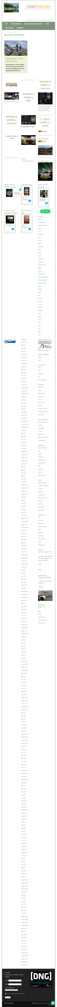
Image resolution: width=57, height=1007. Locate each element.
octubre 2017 (24, 631)
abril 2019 (23, 579)
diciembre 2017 (24, 625)
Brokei (39, 529)
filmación (40, 268)
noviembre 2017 (24, 628)
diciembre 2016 (24, 661)
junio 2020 (23, 536)
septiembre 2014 (24, 743)
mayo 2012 (23, 828)
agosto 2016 (24, 673)
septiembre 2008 (25, 962)
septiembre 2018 (24, 597)
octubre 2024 (24, 391)
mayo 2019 (23, 576)
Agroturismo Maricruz (42, 422)
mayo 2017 (23, 646)
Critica (39, 237)
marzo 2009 (23, 943)
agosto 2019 (24, 567)
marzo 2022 (24, 479)
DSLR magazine (41, 539)
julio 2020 (23, 533)
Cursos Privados (16, 24)
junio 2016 (23, 679)
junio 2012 (23, 825)
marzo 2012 (23, 834)
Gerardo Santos (41, 495)
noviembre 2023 (24, 424)
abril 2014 (23, 758)
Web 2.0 (40, 335)
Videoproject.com (41, 475)
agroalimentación (41, 222)
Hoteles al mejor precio (43, 437)
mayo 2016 (23, 682)
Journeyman (40, 469)
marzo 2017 (23, 652)
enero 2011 (23, 877)
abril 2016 (23, 685)
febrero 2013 (24, 801)
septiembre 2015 (24, 707)
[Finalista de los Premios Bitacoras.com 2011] (44, 350)
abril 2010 (23, 904)
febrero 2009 (24, 946)
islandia (39, 292)
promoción (40, 304)
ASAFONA (40, 374)
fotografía (40, 271)
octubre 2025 (24, 360)
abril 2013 (23, 795)
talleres (39, 319)
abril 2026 (23, 351)
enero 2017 (23, 658)
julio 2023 (23, 433)
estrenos (40, 256)
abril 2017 (23, 649)
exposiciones (40, 262)
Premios (39, 301)
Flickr (37, 20)
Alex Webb (40, 520)
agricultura (40, 219)
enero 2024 (23, 418)
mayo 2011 (23, 865)
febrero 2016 (24, 691)
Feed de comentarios (42, 620)
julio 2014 (23, 749)
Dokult (39, 466)
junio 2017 (23, 643)
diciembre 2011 (24, 843)
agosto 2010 (24, 892)
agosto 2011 (23, 855)
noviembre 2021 (24, 488)
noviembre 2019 (24, 558)
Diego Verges (41, 536)
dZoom (39, 542)
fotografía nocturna (42, 283)
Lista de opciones (41, 558)
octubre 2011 (24, 849)
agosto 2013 (24, 783)
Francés (42, 552)
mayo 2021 (23, 506)
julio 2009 (23, 931)
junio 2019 (23, 573)
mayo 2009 (23, 937)
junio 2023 (23, 436)
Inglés (39, 552)
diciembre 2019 (24, 555)
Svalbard (40, 316)
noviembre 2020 (24, 521)
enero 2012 (23, 840)
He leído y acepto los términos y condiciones (16, 993)
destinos (39, 240)
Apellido (39, 569)
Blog (6, 24)
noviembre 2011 (24, 846)
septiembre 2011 (24, 852)
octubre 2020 (24, 524)
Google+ (46, 20)
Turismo (39, 325)
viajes (39, 328)
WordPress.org (41, 623)
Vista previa (16, 196)
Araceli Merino (41, 523)
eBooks (39, 253)
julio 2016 (23, 676)
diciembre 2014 (24, 734)
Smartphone (40, 310)
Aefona (39, 368)
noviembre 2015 (24, 701)
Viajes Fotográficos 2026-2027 (33, 24)
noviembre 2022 (24, 454)
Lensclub (40, 357)
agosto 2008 (24, 965)
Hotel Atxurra (41, 434)
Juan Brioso (40, 504)
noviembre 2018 (24, 594)
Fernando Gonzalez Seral (43, 411)
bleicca (39, 399)
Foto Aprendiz (41, 414)
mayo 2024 (23, 406)
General (39, 286)
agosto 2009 (24, 928)
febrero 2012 (24, 837)
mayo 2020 (23, 540)
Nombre (39, 564)
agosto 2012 (24, 819)
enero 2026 (23, 357)
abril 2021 (23, 509)
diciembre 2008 (24, 953)
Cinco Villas (40, 533)
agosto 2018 (24, 600)
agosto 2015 (24, 710)
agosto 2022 (24, 464)
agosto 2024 (24, 397)
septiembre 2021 (24, 494)
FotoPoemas (40, 492)
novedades (40, 298)
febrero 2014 (24, 764)
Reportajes (40, 307)
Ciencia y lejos (41, 402)
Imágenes (40, 289)
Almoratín (40, 425)
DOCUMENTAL (20, 28)
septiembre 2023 (25, 427)
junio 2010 (23, 898)
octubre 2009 (24, 922)
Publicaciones (9, 28)
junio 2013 (23, 789)
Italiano (50, 552)
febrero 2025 (24, 385)
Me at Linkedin (41, 510)
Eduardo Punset (41, 545)
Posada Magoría (41, 440)
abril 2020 (23, 543)
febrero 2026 (24, 354)
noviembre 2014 (24, 737)
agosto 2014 (24, 746)
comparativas (41, 234)
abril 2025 (23, 379)
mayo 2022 (23, 473)
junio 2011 (23, 861)
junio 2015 (23, 716)
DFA (39, 377)
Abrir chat (47, 211)
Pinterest (34, 20)
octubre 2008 (24, 959)
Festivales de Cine (42, 265)
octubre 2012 (24, 813)
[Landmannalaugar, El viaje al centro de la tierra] (15, 48)
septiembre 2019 (24, 564)
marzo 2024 (24, 412)
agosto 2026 (24, 342)
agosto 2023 (24, 430)
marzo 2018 (23, 615)
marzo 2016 (23, 688)
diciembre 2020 (24, 518)
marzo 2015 (23, 725)
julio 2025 (23, 369)
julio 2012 (23, 822)
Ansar (39, 371)
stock (39, 313)
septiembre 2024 (25, 394)
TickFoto (40, 360)
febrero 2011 (24, 874)
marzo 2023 (23, 445)
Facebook (29, 20)
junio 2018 (23, 606)
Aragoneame (40, 396)
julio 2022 (23, 467)
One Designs (48, 1003)
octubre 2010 (24, 886)
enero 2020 (23, 552)
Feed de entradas (41, 617)
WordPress (50, 1005)
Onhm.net (40, 472)
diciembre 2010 (24, 880)
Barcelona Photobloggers (43, 486)
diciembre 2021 (24, 485)
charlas (39, 231)
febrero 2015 (24, 728)
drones (39, 250)
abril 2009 (23, 940)
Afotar (39, 517)
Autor (47, 24)
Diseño (39, 243)
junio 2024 (23, 403)
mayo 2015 (23, 719)
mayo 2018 (23, 609)
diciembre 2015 (24, 697)
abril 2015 (23, 722)
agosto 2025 (24, 366)
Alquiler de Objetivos (42, 225)
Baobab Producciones (42, 448)
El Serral (40, 431)
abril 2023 (23, 442)
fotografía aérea (41, 274)
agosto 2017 (24, 637)
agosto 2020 (24, 530)
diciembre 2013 (24, 770)
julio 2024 (23, 400)
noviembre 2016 (24, 664)
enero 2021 (23, 515)
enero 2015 (23, 731)
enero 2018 (23, 622)
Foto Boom (40, 489)
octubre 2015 (24, 704)
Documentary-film (42, 463)
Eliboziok (40, 405)
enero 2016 (23, 694)
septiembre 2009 (25, 925)
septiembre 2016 (24, 670)
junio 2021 (23, 503)
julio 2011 (23, 858)
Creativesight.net (41, 460)
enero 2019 (23, 588)
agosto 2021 (24, 497)
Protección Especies (42, 380)
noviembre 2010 (24, 883)
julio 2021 (23, 500)
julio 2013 (23, 786)
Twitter (32, 20)
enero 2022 (23, 482)
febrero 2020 (24, 549)
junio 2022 (23, 470)
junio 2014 (23, 752)
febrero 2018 (24, 619)
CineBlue (40, 454)
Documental (40, 247)
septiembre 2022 (25, 461)
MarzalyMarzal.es (41, 507)
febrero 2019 (24, 585)
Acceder (39, 614)
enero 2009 (23, 950)
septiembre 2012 (24, 816)
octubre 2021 (24, 491)
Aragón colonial (41, 393)
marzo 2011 (23, 871)
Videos (39, 332)
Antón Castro (41, 387)
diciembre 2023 (24, 421)
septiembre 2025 (25, 363)
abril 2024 (23, 409)
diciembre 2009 (24, 916)
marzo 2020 (24, 546)
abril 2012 (23, 831)
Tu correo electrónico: (42, 575)
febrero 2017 (24, 655)
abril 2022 (23, 476)
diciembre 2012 (24, 807)
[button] (53, 1003)
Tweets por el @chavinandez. (27, 161)
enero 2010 (23, 913)
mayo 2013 (23, 792)
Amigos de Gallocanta (42, 483)
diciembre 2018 (24, 591)
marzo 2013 (23, 798)
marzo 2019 (23, 582)
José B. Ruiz (40, 501)
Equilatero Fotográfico (42, 408)
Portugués (46, 552)
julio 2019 (23, 570)
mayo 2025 (23, 375)
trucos (39, 322)
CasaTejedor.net (41, 428)
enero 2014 (23, 767)
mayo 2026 (23, 348)
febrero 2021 (24, 512)
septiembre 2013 (24, 779)
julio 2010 (23, 895)
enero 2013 (23, 804)
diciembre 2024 (24, 388)
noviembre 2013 (24, 773)
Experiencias (40, 259)
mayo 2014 (23, 755)
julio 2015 (23, 713)
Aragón (39, 228)
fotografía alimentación (43, 277)
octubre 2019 (24, 561)
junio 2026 (23, 345)
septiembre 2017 (24, 634)
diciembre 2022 (24, 451)
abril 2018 (23, 612)
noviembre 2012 (24, 810)
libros (39, 295)
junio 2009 (23, 934)
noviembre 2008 (24, 956)
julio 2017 (23, 640)
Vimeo (40, 20)
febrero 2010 (24, 910)
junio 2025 (23, 372)
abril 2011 (23, 868)
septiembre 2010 (24, 889)
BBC (39, 451)
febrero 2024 (24, 415)
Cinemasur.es (41, 457)
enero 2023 (23, 448)
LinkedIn (49, 20)
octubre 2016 (24, 667)
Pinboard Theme (40, 1003)
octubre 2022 (24, 457)
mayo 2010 (23, 901)
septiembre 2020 (25, 527)
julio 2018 (23, 603)
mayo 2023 (23, 439)
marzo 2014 (23, 761)
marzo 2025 (23, 382)
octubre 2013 (24, 776)
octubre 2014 (24, 740)
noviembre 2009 (24, 919)
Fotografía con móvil (42, 280)
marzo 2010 (23, 907)
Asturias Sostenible (42, 526)
